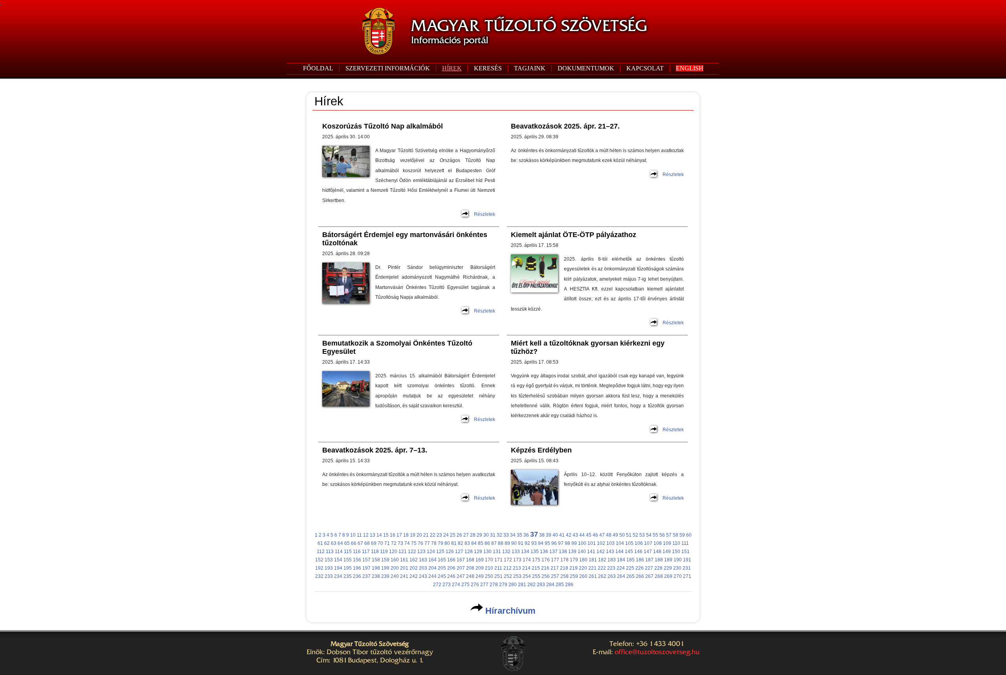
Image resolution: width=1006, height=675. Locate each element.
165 (442, 560)
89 (507, 543)
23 (439, 535)
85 (480, 543)
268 (659, 576)
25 (452, 535)
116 (357, 551)
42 (568, 535)
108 (658, 543)
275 (465, 584)
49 (615, 535)
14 (379, 535)
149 (667, 551)
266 (640, 576)
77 (427, 543)
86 (487, 543)
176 (546, 560)
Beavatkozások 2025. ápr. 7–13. (374, 450)
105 (629, 543)
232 (319, 576)
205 (442, 568)
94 (540, 543)
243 (423, 576)
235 (347, 576)
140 (582, 551)
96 (554, 543)
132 (506, 551)
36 (526, 535)
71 (387, 543)
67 (360, 543)
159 (385, 560)
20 (419, 535)
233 (329, 576)
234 (338, 576)
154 (338, 560)
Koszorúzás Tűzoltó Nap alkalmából (382, 126)
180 (583, 560)
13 (372, 535)
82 (460, 543)
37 (534, 534)
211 (498, 568)
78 (434, 543)
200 (395, 568)
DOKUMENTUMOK (586, 68)
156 (357, 560)
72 (394, 543)
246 (451, 576)
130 (487, 551)
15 (386, 535)
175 (536, 560)
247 (461, 576)
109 (667, 543)
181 (593, 560)
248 (470, 576)
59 (682, 535)
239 (385, 576)
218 (564, 568)
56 (662, 535)
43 (575, 535)
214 (526, 568)
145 (629, 551)
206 (451, 568)
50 (622, 535)
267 (649, 576)
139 (572, 551)
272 (437, 584)
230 (677, 568)
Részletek (484, 214)
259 (574, 576)
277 (484, 584)
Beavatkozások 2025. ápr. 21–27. (565, 126)
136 (544, 551)
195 (347, 568)
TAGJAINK (529, 68)
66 (353, 543)
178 (564, 560)
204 (432, 568)
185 (630, 560)
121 (402, 551)
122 (412, 551)
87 (494, 543)
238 (376, 576)
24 (446, 535)
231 (687, 568)
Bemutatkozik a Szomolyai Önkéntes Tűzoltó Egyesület (397, 347)
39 (548, 535)
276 (475, 584)
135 (535, 551)
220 (583, 568)
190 (678, 560)
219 (573, 568)
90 (514, 543)
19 (412, 535)
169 (479, 560)
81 (454, 543)
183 (612, 560)
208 (470, 568)
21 (426, 535)
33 (506, 535)
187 (649, 560)
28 (472, 535)
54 (649, 535)
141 (591, 551)
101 (591, 543)
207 (461, 568)
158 (376, 560)
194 (338, 568)
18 (406, 535)
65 (347, 543)
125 (440, 551)
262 (602, 576)
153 (329, 560)
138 (563, 551)
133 (516, 551)
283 (541, 584)
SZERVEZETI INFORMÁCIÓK (387, 68)
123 (421, 551)
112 (321, 551)
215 (536, 568)
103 (610, 543)
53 (642, 535)
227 (649, 568)
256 (546, 576)
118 (375, 551)
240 (395, 576)
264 (621, 576)
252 (508, 576)
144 (619, 551)
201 (404, 568)
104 (620, 543)
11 (359, 535)
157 (366, 560)
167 (461, 560)
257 (555, 576)
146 (638, 551)
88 (500, 543)
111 (685, 543)
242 (413, 576)
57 (669, 535)
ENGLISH (689, 68)
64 (340, 543)
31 (493, 535)
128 (468, 551)
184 (621, 560)
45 (588, 535)
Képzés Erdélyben (541, 450)
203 (423, 568)
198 (376, 568)
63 (333, 543)
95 (547, 543)
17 (399, 535)
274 (456, 584)
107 (648, 543)
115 (348, 551)
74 (407, 543)
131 (497, 551)
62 (327, 543)
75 (414, 543)
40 (555, 535)
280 (513, 584)
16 (392, 535)
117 (366, 551)
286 (569, 584)
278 (494, 584)
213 (517, 568)
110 (676, 543)
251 (498, 576)
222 (602, 568)
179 (574, 560)
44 (582, 535)
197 (366, 568)
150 (676, 551)
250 (489, 576)
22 (432, 535)
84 (474, 543)
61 (320, 543)
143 (610, 551)
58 (675, 535)
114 (339, 551)
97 (561, 543)
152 (319, 560)
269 (668, 576)
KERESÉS (488, 68)
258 (564, 576)
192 (319, 568)
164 (432, 560)
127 (459, 551)
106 (639, 543)
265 (630, 576)
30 (486, 535)
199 (385, 568)
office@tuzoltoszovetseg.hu (657, 652)
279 (503, 584)
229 (668, 568)
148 (657, 551)
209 (479, 568)
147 (648, 551)
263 (612, 576)
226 (639, 568)
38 (542, 535)
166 (451, 560)
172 (508, 560)
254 (527, 576)
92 (527, 543)
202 (413, 568)
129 (478, 551)
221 (592, 568)
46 (595, 535)
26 (459, 535)
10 (353, 535)
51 (629, 535)
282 (531, 584)
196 (357, 568)
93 (534, 543)
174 (527, 560)
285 (560, 584)
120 (393, 551)
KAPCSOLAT (645, 68)
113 (330, 551)
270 (678, 576)
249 (479, 576)
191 (687, 560)
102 (601, 543)
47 (602, 535)
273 (446, 584)
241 (404, 576)
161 (404, 560)
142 (601, 551)
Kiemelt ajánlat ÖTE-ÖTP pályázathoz (573, 235)
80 (447, 543)
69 (373, 543)
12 (366, 535)
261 (593, 576)
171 (498, 560)
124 (431, 551)
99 (574, 543)
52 (635, 535)
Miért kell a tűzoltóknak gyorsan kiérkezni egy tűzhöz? (588, 347)
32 (499, 535)
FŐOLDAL (318, 68)
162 (413, 560)
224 (621, 568)
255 (536, 576)
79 (440, 543)
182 (602, 560)
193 (329, 568)
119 (384, 551)
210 (489, 568)
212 (507, 568)
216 (545, 568)
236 (357, 576)
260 (583, 576)
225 (630, 568)
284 (550, 584)
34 (513, 535)
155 (347, 560)
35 (519, 535)
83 (467, 543)
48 (608, 535)
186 (640, 560)
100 (582, 543)
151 (685, 551)
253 (517, 576)
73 (400, 543)
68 (367, 543)
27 (466, 535)
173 (517, 560)
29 (479, 535)
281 (522, 584)
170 (489, 560)
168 (470, 560)
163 (423, 560)
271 (687, 576)
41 (562, 535)
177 (555, 560)
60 (689, 535)
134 (525, 551)
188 (659, 560)
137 (553, 551)
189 (668, 560)
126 (450, 551)
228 (658, 568)
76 (420, 543)
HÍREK (452, 68)
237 (366, 576)
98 (567, 543)
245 (442, 576)
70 (380, 543)
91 (520, 543)
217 (555, 568)
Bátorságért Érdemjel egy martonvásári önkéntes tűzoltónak (404, 239)
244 (432, 576)
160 (395, 560)
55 (655, 535)
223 (611, 568)
